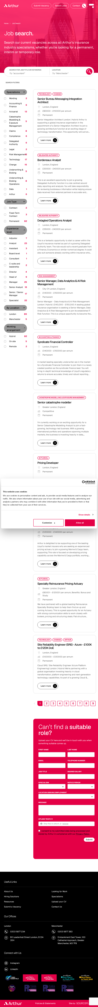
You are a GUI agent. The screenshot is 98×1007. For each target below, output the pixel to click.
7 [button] (80, 703)
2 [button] (46, 703)
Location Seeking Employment (52, 792)
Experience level (13, 230)
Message (42, 802)
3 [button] (53, 703)
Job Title (42, 772)
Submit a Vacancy (12, 906)
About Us (8, 891)
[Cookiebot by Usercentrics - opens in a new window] (84, 482)
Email (41, 761)
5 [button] (66, 703)
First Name (43, 750)
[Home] (11, 5)
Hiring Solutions (11, 896)
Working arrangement (13, 328)
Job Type (11, 201)
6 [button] (73, 703)
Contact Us (57, 906)
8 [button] (86, 703)
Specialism (43, 782)
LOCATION (56, 70)
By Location (13, 307)
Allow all (80, 523)
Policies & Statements (45, 1003)
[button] (91, 5)
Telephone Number (76, 761)
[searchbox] (27, 73)
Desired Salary (75, 772)
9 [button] (93, 703)
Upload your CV (45, 819)
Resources (9, 901)
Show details (84, 515)
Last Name (72, 750)
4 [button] (60, 703)
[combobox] (67, 73)
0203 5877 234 (17, 931)
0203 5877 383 (65, 931)
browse (65, 824)
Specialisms (13, 92)
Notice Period (74, 782)
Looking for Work (59, 891)
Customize (47, 523)
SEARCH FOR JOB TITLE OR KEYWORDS (25, 70)
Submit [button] (89, 839)
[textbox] (52, 754)
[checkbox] (39, 831)
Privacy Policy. (83, 834)
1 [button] (40, 703)
